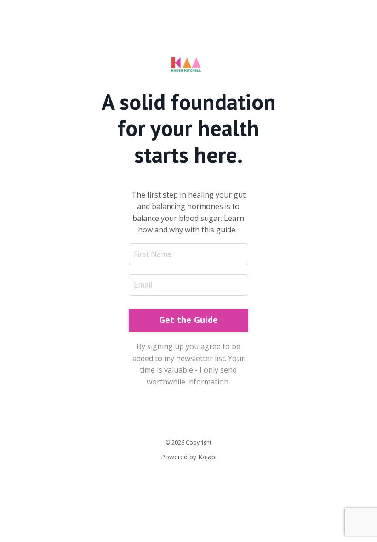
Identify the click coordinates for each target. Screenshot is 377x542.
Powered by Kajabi (189, 456)
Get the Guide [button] (188, 319)
